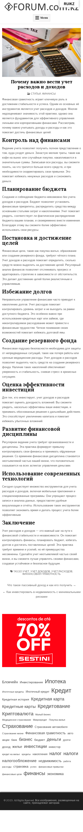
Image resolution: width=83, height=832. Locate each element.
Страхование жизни (12, 733)
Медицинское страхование (16, 720)
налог (55, 753)
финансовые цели (12, 774)
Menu (44, 18)
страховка (20, 766)
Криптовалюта (17, 714)
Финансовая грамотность (41, 573)
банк (14, 740)
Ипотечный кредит (37, 692)
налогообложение (19, 761)
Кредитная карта (47, 699)
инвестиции (35, 746)
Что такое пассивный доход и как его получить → (41, 585)
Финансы (49, 93)
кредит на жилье (11, 754)
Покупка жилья (57, 720)
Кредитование (54, 706)
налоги (70, 753)
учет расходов (61, 571)
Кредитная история (15, 699)
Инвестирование (31, 682)
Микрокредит (40, 720)
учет (26, 571)
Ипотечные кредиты (13, 692)
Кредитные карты (19, 706)
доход (6, 747)
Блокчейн (10, 682)
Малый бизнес (43, 714)
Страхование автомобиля (51, 727)
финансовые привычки (51, 767)
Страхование (17, 726)
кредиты (26, 754)
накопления (40, 754)
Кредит (61, 691)
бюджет (39, 740)
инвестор (54, 747)
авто (70, 733)
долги (66, 740)
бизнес (25, 739)
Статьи (36, 93)
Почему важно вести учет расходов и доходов (41, 84)
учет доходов (40, 571)
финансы (34, 773)
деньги (54, 739)
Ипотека (55, 681)
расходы (6, 767)
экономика (55, 774)
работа (67, 761)
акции (5, 740)
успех (33, 767)
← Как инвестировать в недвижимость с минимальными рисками (42, 594)
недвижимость (50, 761)
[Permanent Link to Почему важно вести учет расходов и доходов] (41, 52)
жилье (17, 747)
